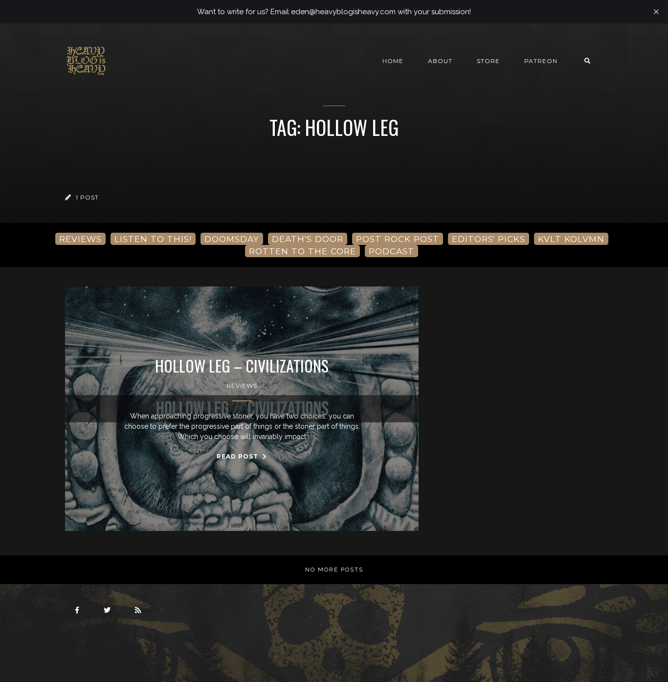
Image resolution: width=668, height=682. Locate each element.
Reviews (241, 385)
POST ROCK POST (397, 239)
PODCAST (391, 251)
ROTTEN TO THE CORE (302, 251)
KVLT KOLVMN (571, 239)
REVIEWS (80, 239)
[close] (656, 12)
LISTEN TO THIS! (153, 239)
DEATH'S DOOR (307, 239)
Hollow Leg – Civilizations (242, 365)
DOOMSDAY (231, 239)
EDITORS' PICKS (488, 239)
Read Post (238, 456)
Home (392, 61)
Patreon (540, 61)
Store (488, 61)
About (440, 61)
